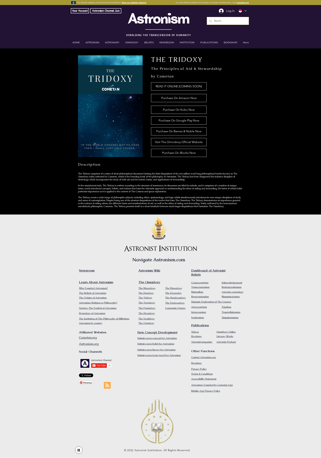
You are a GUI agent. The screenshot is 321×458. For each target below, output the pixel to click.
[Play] (78, 450)
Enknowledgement (232, 282)
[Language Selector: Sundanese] (242, 11)
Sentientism (197, 317)
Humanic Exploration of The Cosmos (211, 301)
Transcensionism (200, 287)
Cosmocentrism (199, 282)
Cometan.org (243, 2)
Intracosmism (198, 312)
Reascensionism (200, 296)
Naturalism (197, 291)
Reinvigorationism (231, 287)
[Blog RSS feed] (107, 385)
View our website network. (134, 2)
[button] (230, 42)
